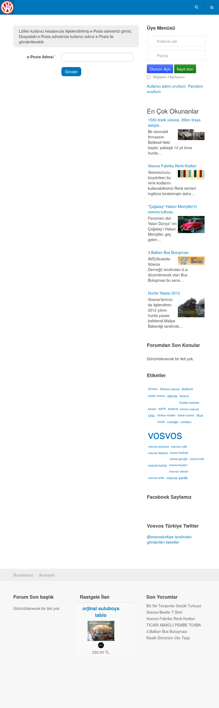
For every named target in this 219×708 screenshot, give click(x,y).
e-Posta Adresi (41, 56)
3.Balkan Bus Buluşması (168, 252)
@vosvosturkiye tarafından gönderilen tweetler (169, 539)
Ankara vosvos (170, 389)
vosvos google (178, 459)
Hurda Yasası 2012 (164, 293)
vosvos (165, 434)
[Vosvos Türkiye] (7, 7)
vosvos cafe (179, 446)
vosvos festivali (179, 453)
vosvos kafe (197, 459)
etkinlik (172, 396)
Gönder (71, 71)
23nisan (153, 389)
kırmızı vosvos (189, 409)
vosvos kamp (157, 465)
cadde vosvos (156, 396)
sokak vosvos (186, 415)
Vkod (199, 415)
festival (184, 396)
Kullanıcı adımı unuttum (166, 86)
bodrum (187, 388)
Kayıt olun (185, 69)
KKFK (162, 409)
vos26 (161, 422)
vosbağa (172, 422)
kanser (152, 409)
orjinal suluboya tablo (101, 611)
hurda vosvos (189, 402)
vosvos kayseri (178, 465)
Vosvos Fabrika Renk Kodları (172, 165)
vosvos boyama (158, 446)
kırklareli (173, 409)
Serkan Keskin (166, 415)
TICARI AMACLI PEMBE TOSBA (173, 625)
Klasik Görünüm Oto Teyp (168, 637)
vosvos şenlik (177, 477)
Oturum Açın (160, 69)
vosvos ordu (156, 477)
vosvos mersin (178, 471)
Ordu (151, 415)
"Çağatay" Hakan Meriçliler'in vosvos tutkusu (172, 209)
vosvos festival (157, 453)
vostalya (185, 422)
